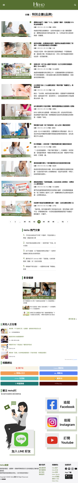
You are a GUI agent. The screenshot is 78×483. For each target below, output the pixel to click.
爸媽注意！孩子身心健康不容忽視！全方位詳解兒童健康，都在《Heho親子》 (53, 65)
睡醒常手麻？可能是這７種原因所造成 (20, 344)
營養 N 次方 (55, 479)
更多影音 (72, 319)
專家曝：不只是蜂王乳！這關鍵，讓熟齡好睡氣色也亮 (25, 328)
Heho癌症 (55, 472)
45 (48, 222)
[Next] (67, 222)
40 (25, 222)
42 (34, 222)
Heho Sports (56, 474)
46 (53, 222)
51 (63, 222)
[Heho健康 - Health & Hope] (39, 5)
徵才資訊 (41, 472)
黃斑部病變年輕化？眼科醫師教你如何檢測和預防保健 (52, 163)
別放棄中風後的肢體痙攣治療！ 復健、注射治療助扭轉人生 (54, 203)
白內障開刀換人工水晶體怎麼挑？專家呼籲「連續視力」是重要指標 (53, 86)
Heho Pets (55, 481)
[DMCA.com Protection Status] (3, 479)
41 (29, 222)
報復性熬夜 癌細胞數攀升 (16, 336)
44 (44, 222)
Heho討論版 (55, 476)
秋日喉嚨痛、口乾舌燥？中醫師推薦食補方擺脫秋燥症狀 (53, 144)
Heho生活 (55, 470)
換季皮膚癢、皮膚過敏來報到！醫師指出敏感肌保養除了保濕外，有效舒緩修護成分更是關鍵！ (53, 44)
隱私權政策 (42, 468)
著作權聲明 (42, 470)
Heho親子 (55, 468)
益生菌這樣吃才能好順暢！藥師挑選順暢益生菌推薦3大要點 (54, 106)
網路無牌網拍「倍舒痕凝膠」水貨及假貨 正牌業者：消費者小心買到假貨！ (54, 183)
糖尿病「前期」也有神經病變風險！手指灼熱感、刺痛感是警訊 (27, 352)
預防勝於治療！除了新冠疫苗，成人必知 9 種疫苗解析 (52, 125)
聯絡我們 (41, 474)
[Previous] (10, 222)
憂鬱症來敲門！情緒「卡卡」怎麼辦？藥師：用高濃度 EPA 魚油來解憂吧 (54, 23)
